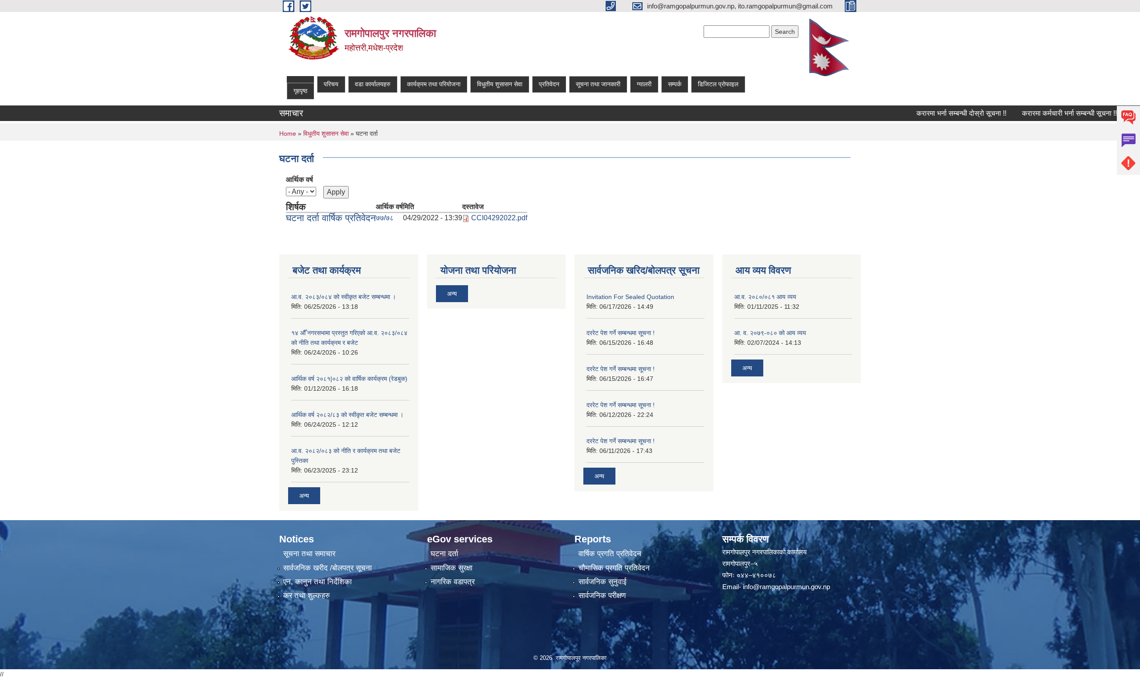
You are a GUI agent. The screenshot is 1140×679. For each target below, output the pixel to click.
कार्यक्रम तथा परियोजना (433, 84)
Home (287, 133)
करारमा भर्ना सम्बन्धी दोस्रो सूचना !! (943, 113)
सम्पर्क (674, 84)
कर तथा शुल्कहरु (306, 595)
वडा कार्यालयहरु (373, 84)
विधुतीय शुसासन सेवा (499, 84)
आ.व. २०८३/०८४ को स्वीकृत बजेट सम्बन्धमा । (343, 296)
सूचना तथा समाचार (309, 554)
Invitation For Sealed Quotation (630, 296)
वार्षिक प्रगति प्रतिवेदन (609, 554)
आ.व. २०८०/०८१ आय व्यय (765, 296)
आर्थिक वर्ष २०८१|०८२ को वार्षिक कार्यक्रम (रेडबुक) (349, 378)
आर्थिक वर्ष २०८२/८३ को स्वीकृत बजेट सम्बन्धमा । (347, 414)
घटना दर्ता (444, 554)
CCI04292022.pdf (499, 218)
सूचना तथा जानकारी (598, 84)
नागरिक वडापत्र (453, 582)
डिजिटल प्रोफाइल (718, 84)
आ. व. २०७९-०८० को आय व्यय (770, 332)
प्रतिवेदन (549, 84)
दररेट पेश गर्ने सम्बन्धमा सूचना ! (620, 332)
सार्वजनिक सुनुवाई (602, 582)
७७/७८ (385, 218)
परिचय (331, 84)
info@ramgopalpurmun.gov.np (786, 586)
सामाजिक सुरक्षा (451, 568)
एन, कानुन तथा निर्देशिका (317, 582)
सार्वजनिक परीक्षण (602, 595)
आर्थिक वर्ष (299, 179)
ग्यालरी (644, 84)
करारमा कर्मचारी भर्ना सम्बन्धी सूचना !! (1050, 113)
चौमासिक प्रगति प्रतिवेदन (614, 568)
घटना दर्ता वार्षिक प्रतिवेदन (331, 218)
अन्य (304, 495)
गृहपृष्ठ (300, 90)
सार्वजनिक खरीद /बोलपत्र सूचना (327, 568)
